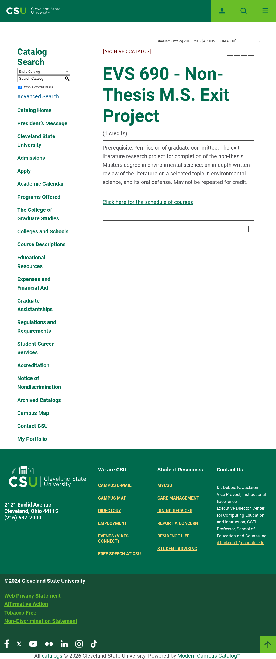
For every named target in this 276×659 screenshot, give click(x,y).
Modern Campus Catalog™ (208, 656)
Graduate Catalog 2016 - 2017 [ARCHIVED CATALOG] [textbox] (196, 41)
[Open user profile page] (222, 11)
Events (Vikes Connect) (113, 538)
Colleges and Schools (42, 231)
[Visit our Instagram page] (79, 643)
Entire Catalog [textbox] (29, 72)
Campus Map (33, 413)
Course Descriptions (41, 244)
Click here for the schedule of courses (148, 202)
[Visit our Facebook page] (6, 643)
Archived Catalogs (39, 400)
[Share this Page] (237, 53)
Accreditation (33, 365)
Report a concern (177, 523)
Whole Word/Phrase (38, 87)
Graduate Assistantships (35, 305)
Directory (109, 510)
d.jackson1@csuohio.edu (240, 542)
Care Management (178, 498)
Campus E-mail (115, 485)
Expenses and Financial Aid (33, 283)
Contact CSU (32, 426)
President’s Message (42, 123)
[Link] (268, 644)
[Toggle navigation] (265, 11)
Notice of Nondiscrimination (39, 382)
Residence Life (173, 536)
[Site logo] (33, 10)
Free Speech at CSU (119, 553)
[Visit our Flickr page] (49, 643)
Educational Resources (31, 261)
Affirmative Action (26, 604)
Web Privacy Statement (32, 595)
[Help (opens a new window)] (251, 53)
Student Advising (177, 548)
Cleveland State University (36, 140)
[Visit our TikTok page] (94, 643)
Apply (24, 171)
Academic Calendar (40, 184)
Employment (112, 523)
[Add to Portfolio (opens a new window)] (230, 53)
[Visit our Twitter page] (19, 643)
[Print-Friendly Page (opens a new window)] (244, 53)
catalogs (52, 656)
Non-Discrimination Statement (40, 621)
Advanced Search (38, 96)
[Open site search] (243, 11)
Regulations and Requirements (36, 326)
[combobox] (209, 41)
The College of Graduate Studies (38, 214)
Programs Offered (38, 197)
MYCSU (164, 485)
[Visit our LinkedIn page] (64, 643)
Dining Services (174, 510)
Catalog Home (34, 110)
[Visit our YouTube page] (33, 643)
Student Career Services (35, 348)
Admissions (31, 158)
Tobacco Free (20, 612)
